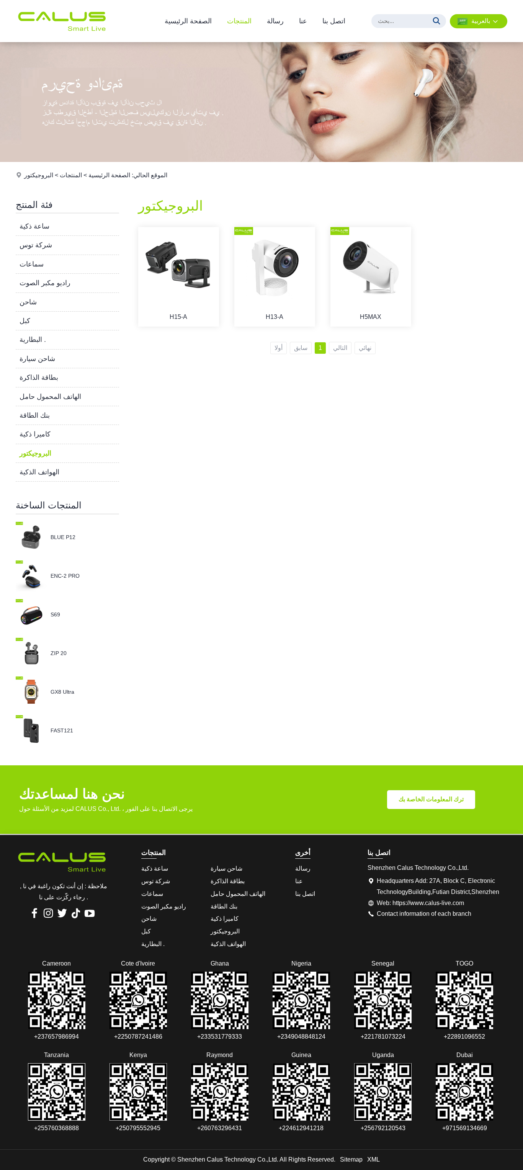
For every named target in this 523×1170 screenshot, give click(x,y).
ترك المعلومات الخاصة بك (431, 799)
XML (373, 1159)
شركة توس (36, 245)
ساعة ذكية (34, 226)
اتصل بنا (333, 21)
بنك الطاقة (35, 415)
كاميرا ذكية (35, 434)
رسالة (275, 21)
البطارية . (33, 339)
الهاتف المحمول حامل (50, 396)
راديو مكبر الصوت (45, 283)
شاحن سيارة (37, 359)
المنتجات (239, 21)
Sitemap (351, 1159)
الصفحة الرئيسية (188, 21)
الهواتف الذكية (39, 472)
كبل (25, 321)
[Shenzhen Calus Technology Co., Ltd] (62, 40)
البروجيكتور (38, 175)
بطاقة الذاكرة (39, 377)
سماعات (32, 264)
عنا (303, 21)
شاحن (28, 302)
